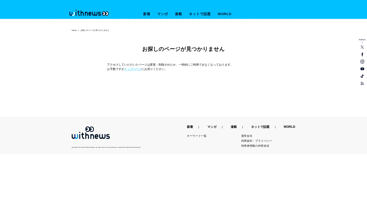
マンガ (162, 14)
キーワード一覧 (197, 135)
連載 (178, 14)
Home (74, 30)
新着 (146, 14)
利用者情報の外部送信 (255, 145)
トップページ (132, 69)
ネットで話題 (200, 14)
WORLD (225, 14)
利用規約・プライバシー (256, 140)
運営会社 (247, 135)
